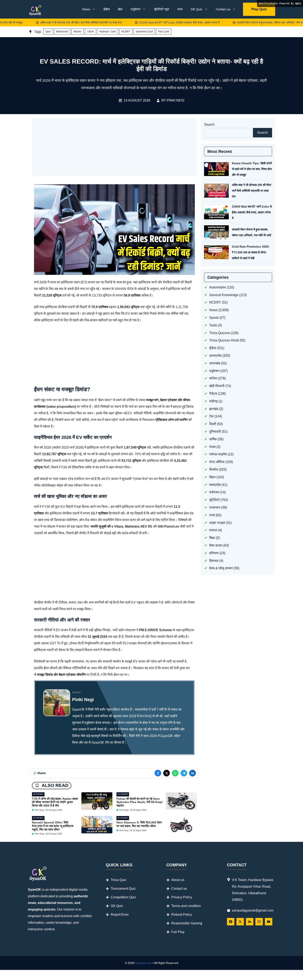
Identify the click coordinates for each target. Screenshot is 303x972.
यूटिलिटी (214, 500)
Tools (213, 325)
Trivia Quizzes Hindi (224, 340)
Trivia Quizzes (219, 332)
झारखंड (213, 408)
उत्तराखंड (214, 363)
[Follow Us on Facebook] (230, 921)
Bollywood (62, 31)
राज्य (179, 9)
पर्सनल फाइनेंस (218, 454)
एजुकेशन (136, 9)
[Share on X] (166, 773)
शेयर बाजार (215, 545)
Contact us (223, 9)
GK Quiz (196, 9)
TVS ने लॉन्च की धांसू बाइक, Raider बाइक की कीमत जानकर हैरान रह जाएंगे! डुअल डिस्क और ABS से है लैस (55, 802)
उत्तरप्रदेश (215, 355)
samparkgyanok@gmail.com (253, 910)
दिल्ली (212, 424)
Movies (78, 31)
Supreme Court (144, 31)
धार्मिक (213, 439)
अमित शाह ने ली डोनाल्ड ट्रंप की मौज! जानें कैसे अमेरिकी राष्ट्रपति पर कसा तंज (188, 22)
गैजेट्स (213, 393)
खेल (120, 9)
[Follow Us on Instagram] (259, 921)
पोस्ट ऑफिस (216, 462)
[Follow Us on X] (240, 921)
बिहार (212, 477)
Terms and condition (186, 906)
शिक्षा (212, 538)
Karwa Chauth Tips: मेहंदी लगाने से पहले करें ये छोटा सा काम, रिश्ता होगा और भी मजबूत (83, 22)
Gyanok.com (143, 963)
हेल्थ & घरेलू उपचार (221, 568)
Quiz (48, 31)
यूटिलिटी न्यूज (161, 9)
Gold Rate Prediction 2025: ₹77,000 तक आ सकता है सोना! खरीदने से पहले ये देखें (251, 252)
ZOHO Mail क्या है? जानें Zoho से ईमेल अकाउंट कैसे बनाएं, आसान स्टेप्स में (252, 212)
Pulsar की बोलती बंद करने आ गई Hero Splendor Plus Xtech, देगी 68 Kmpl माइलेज (139, 802)
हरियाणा (214, 553)
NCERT (125, 31)
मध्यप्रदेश (215, 484)
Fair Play (177, 932)
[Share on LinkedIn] (192, 773)
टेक (211, 416)
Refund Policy (181, 914)
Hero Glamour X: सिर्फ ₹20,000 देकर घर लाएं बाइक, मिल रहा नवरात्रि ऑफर (139, 824)
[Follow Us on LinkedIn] (249, 921)
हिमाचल (213, 560)
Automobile (38, 794)
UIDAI (90, 31)
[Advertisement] (114, 147)
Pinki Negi (175, 100)
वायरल (213, 530)
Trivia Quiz (118, 880)
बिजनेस (213, 469)
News (86, 9)
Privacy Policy (181, 897)
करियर (213, 378)
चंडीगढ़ (213, 401)
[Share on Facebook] (158, 773)
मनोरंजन (214, 492)
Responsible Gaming (186, 923)
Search (209, 124)
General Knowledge (223, 294)
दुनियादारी (215, 431)
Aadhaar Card (107, 31)
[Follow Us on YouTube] (268, 921)
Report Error (120, 914)
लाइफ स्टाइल (217, 522)
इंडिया (106, 9)
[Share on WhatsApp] (175, 773)
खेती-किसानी (216, 386)
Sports (214, 317)
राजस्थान (214, 507)
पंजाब (212, 446)
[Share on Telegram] (184, 773)
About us (177, 880)
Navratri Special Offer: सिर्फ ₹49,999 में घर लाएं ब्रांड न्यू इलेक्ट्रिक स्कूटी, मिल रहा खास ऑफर (52, 826)
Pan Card (163, 31)
